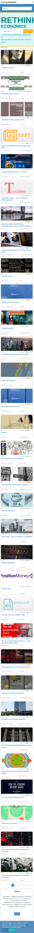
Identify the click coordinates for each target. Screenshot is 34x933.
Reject (5, 930)
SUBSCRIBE (28, 31)
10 (28, 885)
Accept (12, 930)
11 (32, 885)
